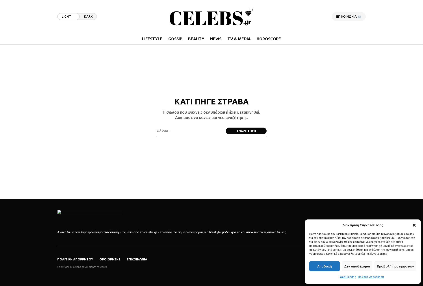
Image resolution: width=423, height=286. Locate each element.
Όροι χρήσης (348, 276)
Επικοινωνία (137, 259)
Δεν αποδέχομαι (357, 266)
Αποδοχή (324, 266)
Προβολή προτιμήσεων (395, 266)
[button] (414, 225)
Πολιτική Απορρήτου (371, 276)
